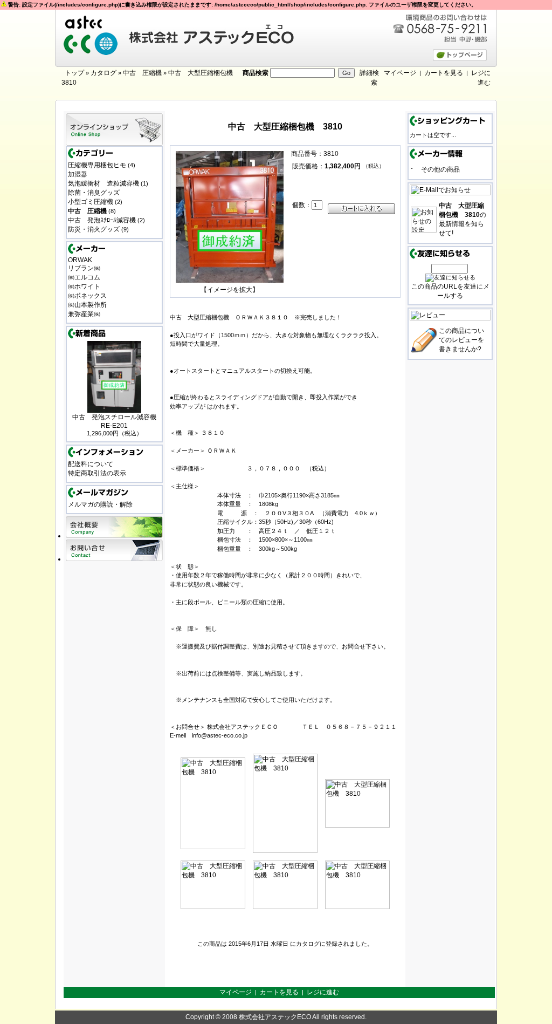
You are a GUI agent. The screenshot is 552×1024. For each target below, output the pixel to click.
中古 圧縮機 (142, 73)
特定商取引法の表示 (97, 473)
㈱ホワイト (84, 286)
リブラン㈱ (84, 268)
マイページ (400, 73)
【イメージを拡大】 (230, 289)
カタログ (103, 73)
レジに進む (323, 992)
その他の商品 (440, 169)
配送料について (90, 464)
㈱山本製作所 (87, 305)
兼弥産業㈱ (84, 314)
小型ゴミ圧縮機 (90, 202)
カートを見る (443, 73)
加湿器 (77, 174)
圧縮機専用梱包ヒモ (97, 165)
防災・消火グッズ (94, 229)
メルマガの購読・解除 (100, 504)
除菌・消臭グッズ (94, 192)
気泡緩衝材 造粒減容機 (103, 183)
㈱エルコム (84, 277)
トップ (74, 73)
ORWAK (80, 260)
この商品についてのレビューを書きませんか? (461, 340)
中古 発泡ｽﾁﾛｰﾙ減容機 (102, 220)
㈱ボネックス (87, 295)
